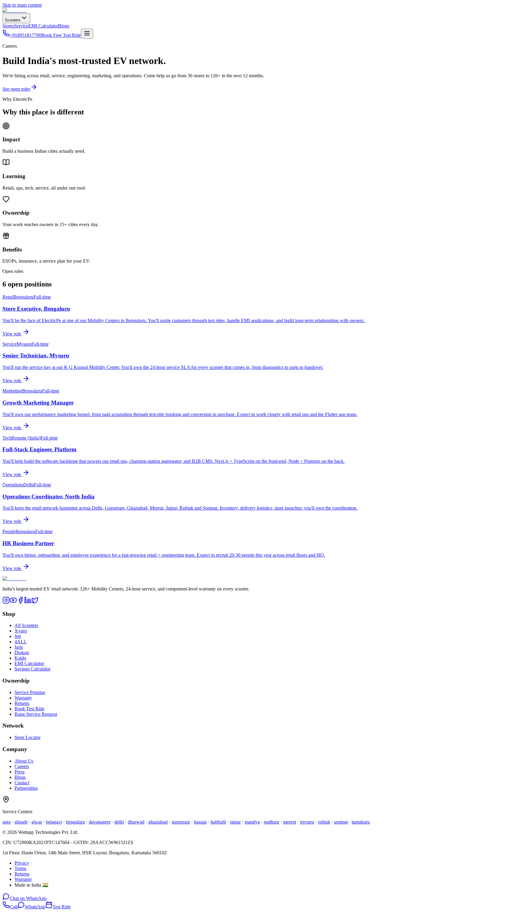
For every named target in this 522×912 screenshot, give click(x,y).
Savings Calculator (32, 668)
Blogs (63, 25)
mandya (252, 821)
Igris (18, 647)
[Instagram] (6, 602)
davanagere (100, 821)
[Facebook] (20, 602)
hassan (200, 821)
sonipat (341, 821)
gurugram (181, 821)
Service (21, 25)
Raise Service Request (35, 714)
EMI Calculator (43, 25)
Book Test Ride (29, 708)
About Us (23, 760)
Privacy (21, 863)
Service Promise (29, 692)
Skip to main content (22, 5)
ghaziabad (158, 821)
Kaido (20, 658)
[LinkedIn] (27, 602)
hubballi (218, 821)
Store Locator (27, 737)
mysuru (307, 821)
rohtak (324, 821)
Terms (20, 868)
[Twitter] (35, 602)
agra (6, 821)
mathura (271, 821)
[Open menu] (87, 34)
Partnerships (26, 788)
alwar (36, 821)
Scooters (13, 20)
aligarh (20, 821)
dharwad (136, 821)
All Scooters (26, 625)
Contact (21, 782)
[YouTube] (13, 602)
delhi (119, 821)
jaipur (235, 821)
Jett (17, 636)
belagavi (54, 821)
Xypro (20, 630)
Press (19, 771)
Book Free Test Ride (61, 35)
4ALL (20, 641)
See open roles (16, 88)
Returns (21, 703)
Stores (8, 25)
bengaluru (75, 821)
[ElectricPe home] (14, 10)
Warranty (23, 697)
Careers (21, 766)
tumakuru (361, 821)
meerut (289, 821)
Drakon (21, 652)
